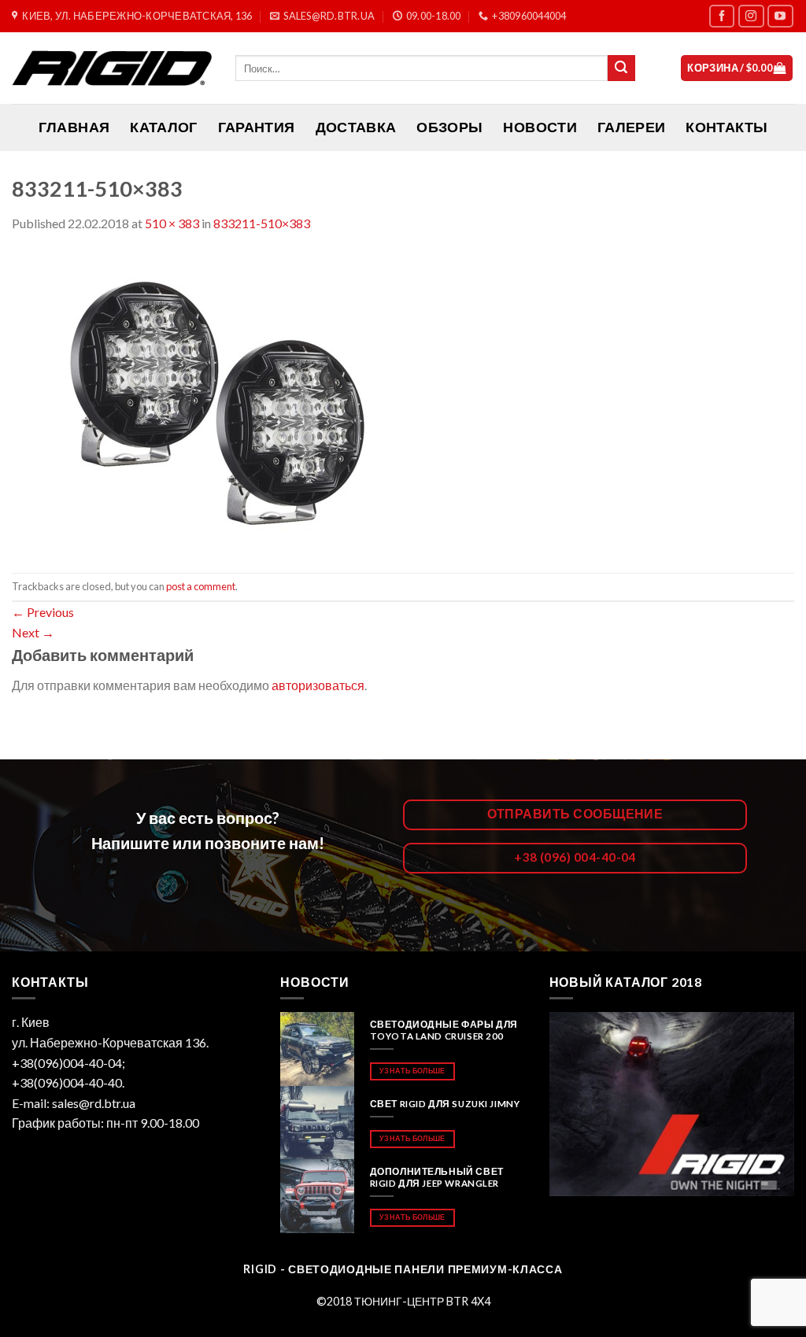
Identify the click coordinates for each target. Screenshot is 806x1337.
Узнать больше (412, 1070)
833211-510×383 (261, 223)
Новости (539, 127)
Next (33, 632)
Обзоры (449, 127)
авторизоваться (318, 685)
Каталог (163, 127)
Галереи (631, 127)
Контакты (726, 127)
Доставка (356, 127)
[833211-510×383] (212, 400)
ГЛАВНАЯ (74, 127)
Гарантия (256, 127)
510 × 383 (172, 223)
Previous (43, 611)
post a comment (200, 586)
